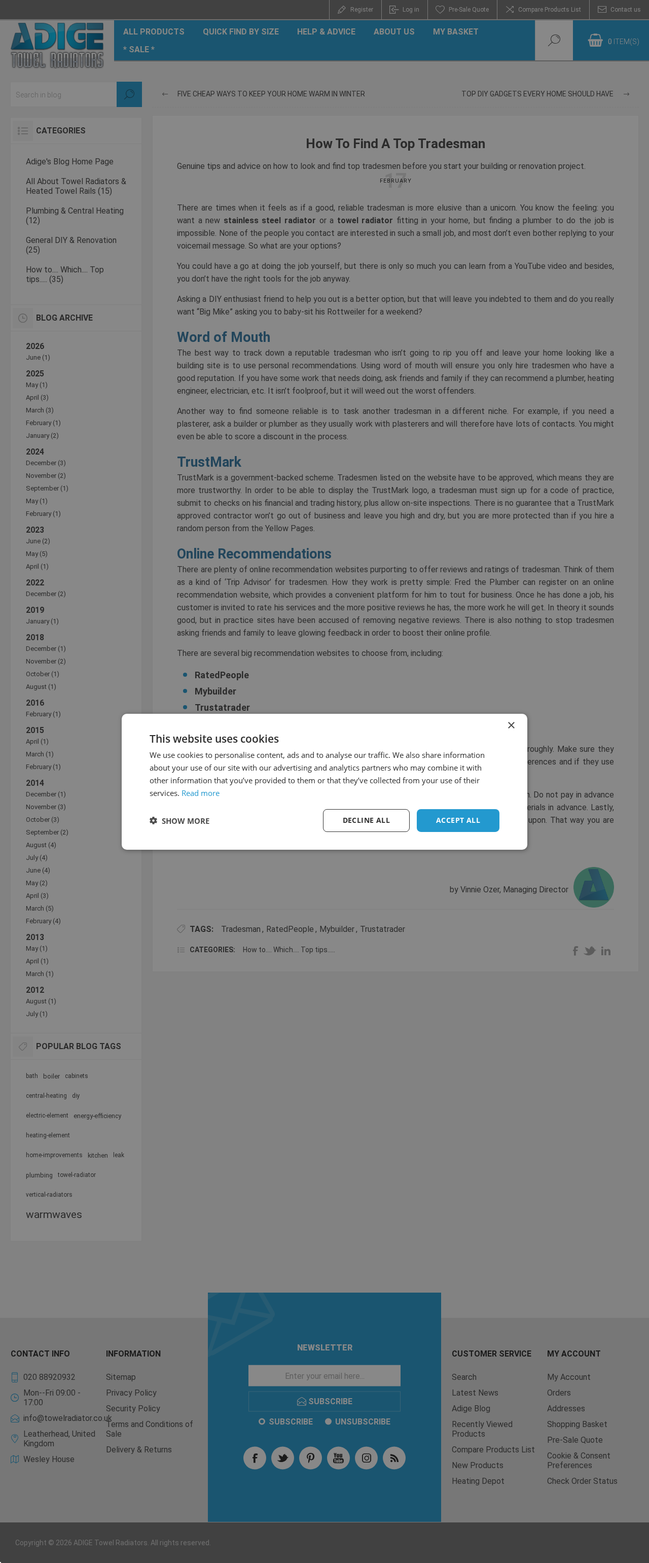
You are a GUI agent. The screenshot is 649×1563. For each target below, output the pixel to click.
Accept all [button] (458, 820)
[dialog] (324, 781)
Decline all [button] (366, 820)
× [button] (511, 725)
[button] (179, 820)
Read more (201, 792)
